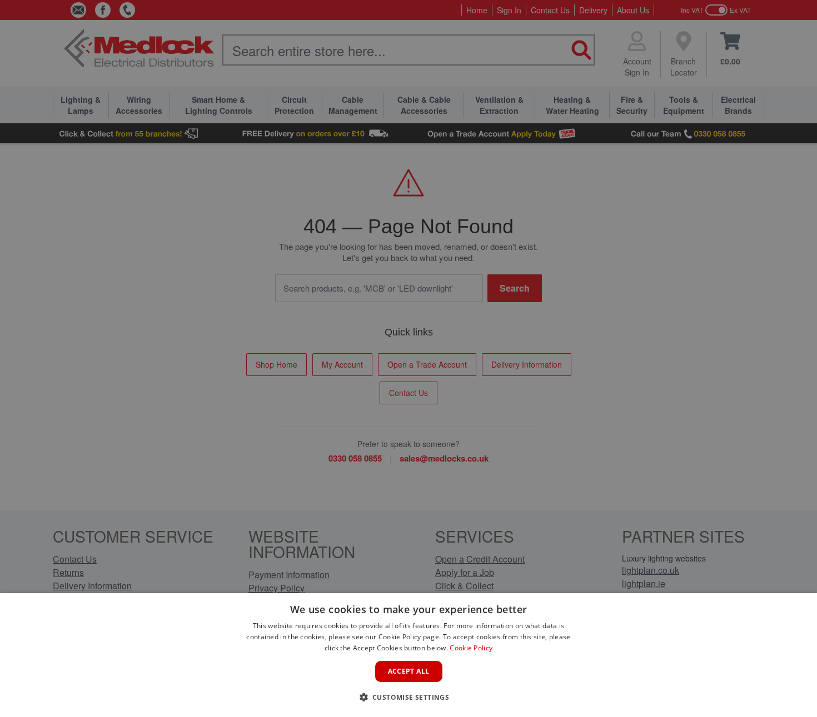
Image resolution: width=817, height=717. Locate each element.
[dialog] (408, 655)
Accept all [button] (409, 671)
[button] (409, 697)
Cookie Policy (471, 648)
